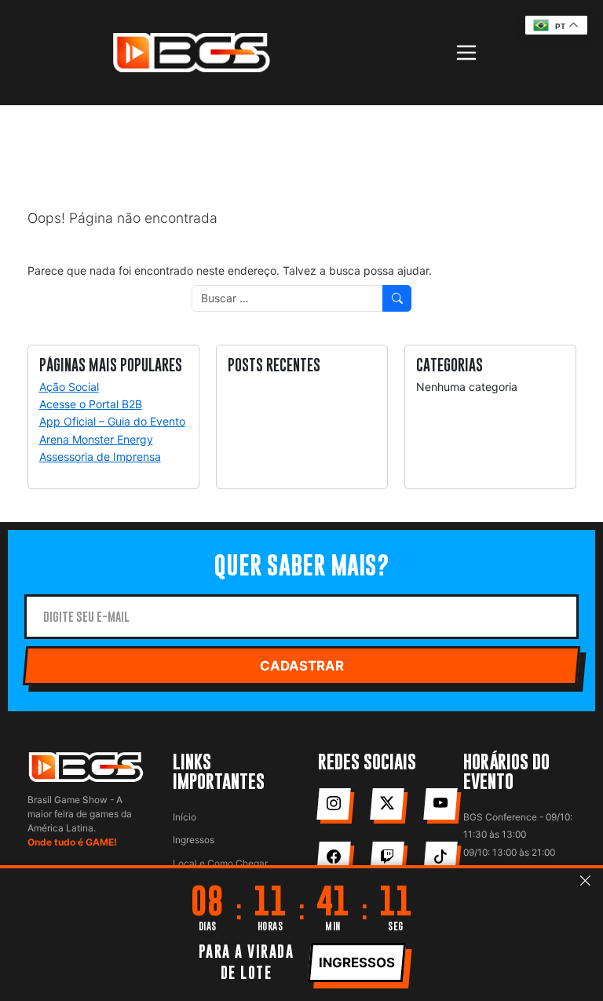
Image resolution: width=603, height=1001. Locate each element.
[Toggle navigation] (466, 52)
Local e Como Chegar (220, 863)
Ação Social (69, 386)
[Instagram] (333, 804)
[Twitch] (387, 857)
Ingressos (193, 840)
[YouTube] (440, 804)
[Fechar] (585, 881)
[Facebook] (333, 857)
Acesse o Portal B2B (90, 404)
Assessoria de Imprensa (100, 456)
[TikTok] (440, 857)
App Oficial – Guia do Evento (112, 421)
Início (184, 817)
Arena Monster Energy (96, 439)
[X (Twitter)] (387, 804)
